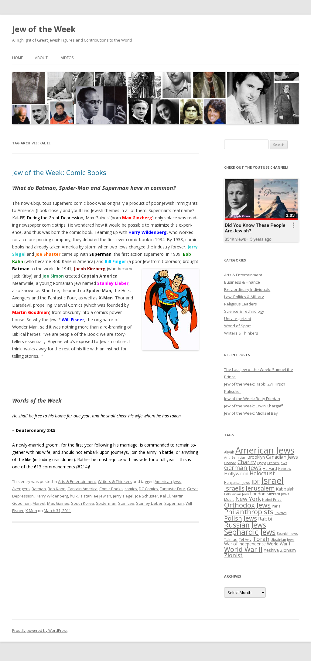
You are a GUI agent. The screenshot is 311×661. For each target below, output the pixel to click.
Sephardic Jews (249, 532)
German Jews (242, 468)
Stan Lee (126, 503)
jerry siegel (123, 496)
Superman (174, 503)
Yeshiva (271, 550)
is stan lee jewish (95, 496)
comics (131, 488)
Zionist (233, 555)
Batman (39, 488)
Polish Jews (240, 518)
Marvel (38, 503)
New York (248, 499)
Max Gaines (58, 503)
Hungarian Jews (237, 482)
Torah (261, 539)
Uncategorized (237, 318)
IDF (255, 481)
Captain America (82, 488)
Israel (272, 480)
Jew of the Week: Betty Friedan (252, 398)
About (41, 57)
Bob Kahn (57, 488)
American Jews (168, 481)
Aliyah (229, 452)
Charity (247, 462)
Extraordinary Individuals (247, 289)
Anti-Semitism (235, 457)
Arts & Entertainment (77, 481)
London (257, 494)
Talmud (231, 539)
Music (229, 499)
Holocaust (262, 473)
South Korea (82, 503)
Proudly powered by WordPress (39, 630)
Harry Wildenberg (52, 496)
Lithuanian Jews (236, 494)
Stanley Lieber (149, 503)
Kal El (165, 496)
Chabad (230, 462)
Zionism (288, 550)
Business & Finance (242, 282)
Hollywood (236, 473)
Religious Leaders (240, 304)
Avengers (21, 488)
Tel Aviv (245, 539)
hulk (74, 496)
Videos (67, 57)
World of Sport (237, 326)
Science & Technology (244, 311)
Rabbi (265, 518)
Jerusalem (260, 488)
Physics (280, 513)
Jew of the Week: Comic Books (59, 172)
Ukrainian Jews (282, 539)
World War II (243, 549)
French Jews (277, 462)
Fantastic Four (172, 488)
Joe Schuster (146, 496)
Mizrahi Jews (278, 494)
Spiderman (106, 503)
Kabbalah (285, 489)
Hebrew (284, 468)
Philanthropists (248, 511)
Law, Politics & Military (244, 296)
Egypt (261, 462)
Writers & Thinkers (115, 481)
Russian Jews (245, 525)
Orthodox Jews (247, 505)
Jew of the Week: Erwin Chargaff (253, 406)
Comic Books (111, 488)
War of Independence (245, 544)
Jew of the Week (44, 29)
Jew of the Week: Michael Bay (251, 413)
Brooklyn (256, 457)
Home (17, 57)
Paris (276, 506)
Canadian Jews (282, 457)
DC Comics (148, 488)
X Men (31, 510)
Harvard (270, 468)
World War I (278, 544)
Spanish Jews (287, 533)
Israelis (234, 488)
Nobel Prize (272, 499)
